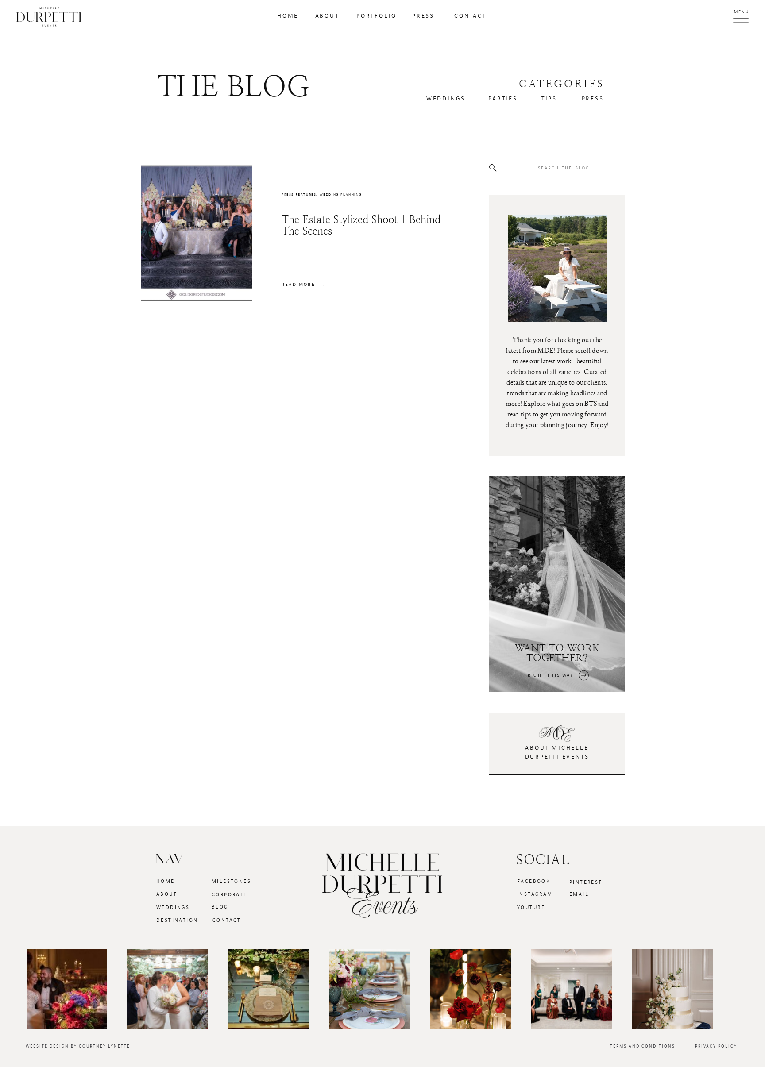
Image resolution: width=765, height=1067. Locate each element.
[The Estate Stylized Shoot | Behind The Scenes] (196, 233)
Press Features (299, 194)
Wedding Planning (341, 194)
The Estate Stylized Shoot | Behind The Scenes (361, 225)
